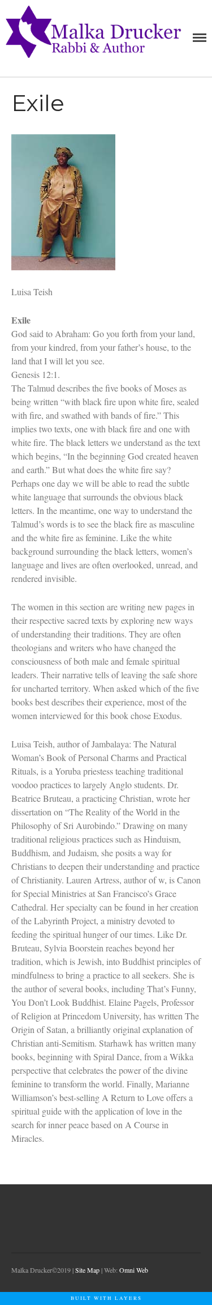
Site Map (87, 1269)
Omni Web (133, 1269)
